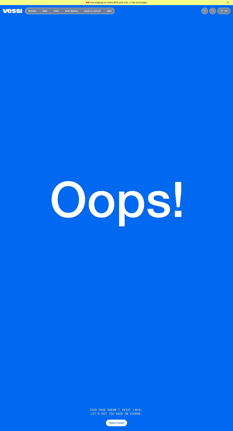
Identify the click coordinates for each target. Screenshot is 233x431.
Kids (56, 11)
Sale (109, 11)
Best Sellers (71, 11)
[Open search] (212, 11)
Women (32, 11)
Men (45, 11)
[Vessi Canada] (12, 11)
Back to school (92, 11)
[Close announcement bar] (227, 2)
